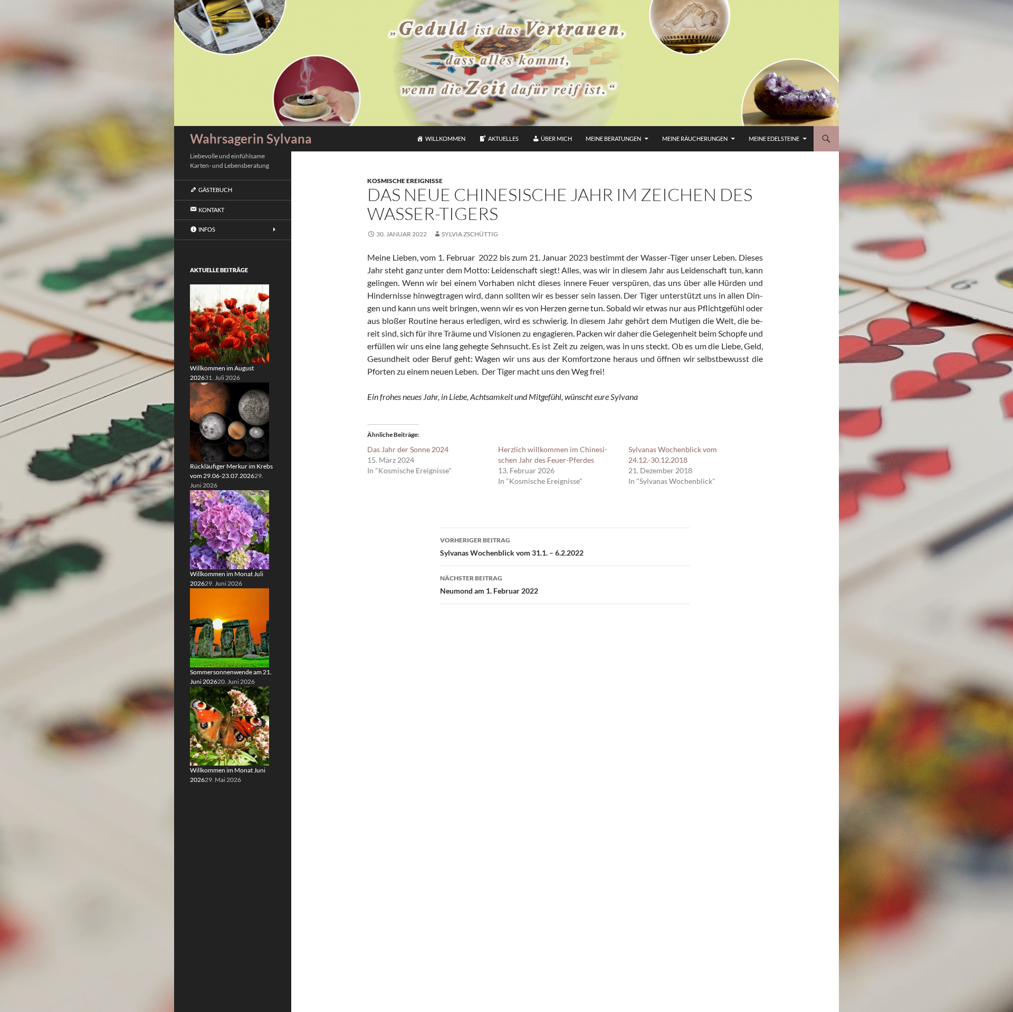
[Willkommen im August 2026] (229, 323)
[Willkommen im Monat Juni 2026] (229, 725)
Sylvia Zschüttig (470, 234)
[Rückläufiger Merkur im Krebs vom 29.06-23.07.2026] (229, 421)
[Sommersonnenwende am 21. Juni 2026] (229, 627)
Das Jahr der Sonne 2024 (407, 449)
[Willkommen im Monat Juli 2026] (229, 529)
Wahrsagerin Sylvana (251, 138)
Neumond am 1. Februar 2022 (489, 584)
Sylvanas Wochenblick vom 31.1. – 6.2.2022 (512, 546)
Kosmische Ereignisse (405, 181)
